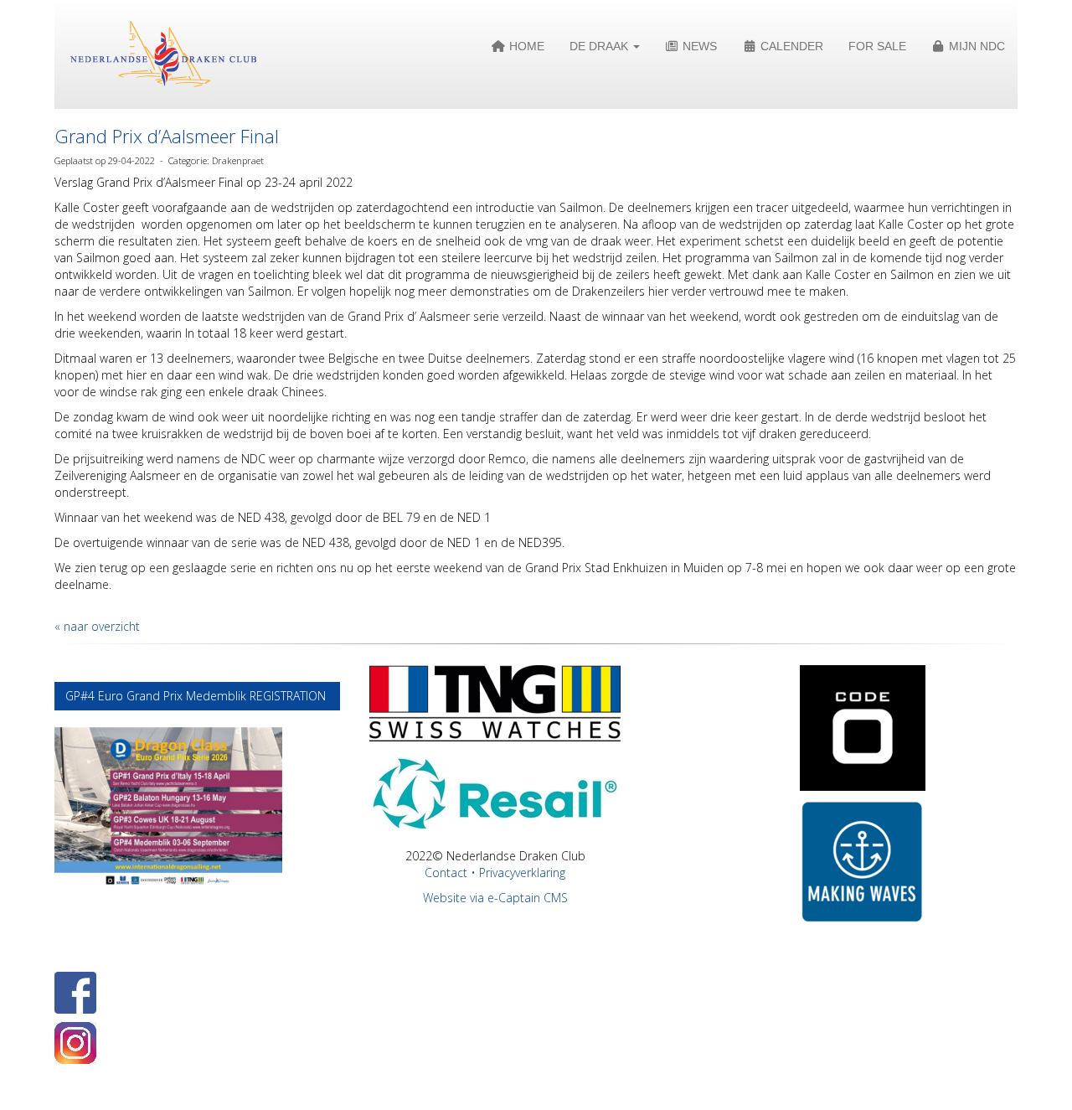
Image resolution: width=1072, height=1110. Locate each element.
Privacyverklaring (522, 872)
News (698, 46)
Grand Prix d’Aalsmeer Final (166, 135)
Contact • (452, 872)
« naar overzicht (97, 626)
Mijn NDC (975, 46)
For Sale (877, 46)
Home (525, 46)
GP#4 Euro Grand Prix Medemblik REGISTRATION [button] (197, 696)
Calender (790, 46)
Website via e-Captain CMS (495, 898)
